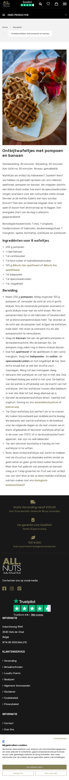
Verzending (10, 660)
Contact (8, 723)
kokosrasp (12, 406)
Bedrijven (9, 679)
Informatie (9, 714)
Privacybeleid (11, 704)
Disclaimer (9, 691)
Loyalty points (12, 673)
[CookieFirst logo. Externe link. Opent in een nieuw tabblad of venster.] (3, 741)
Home (5, 27)
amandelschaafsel (46, 402)
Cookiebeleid (11, 698)
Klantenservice (13, 651)
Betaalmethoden (13, 667)
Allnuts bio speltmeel (26, 265)
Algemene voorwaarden (17, 685)
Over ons (9, 729)
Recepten (17, 27)
